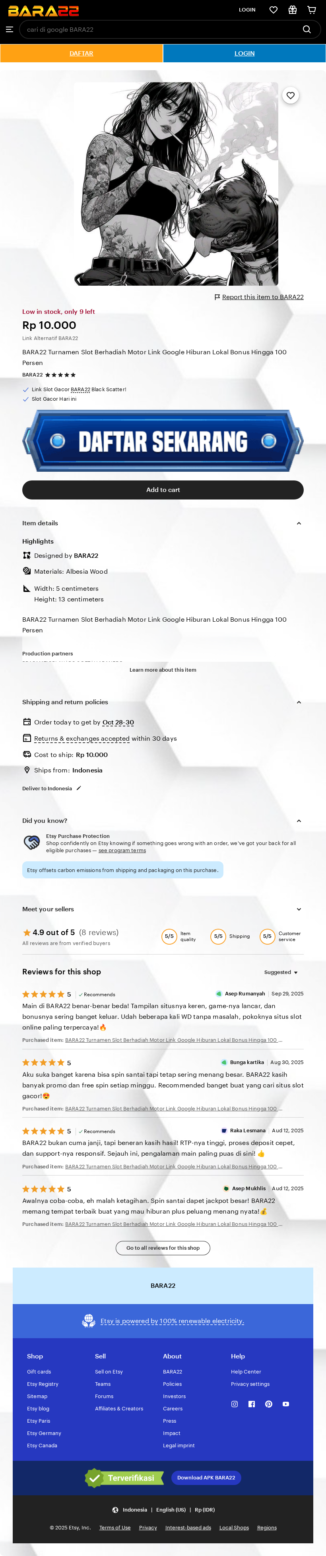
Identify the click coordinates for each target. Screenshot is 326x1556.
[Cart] (311, 9)
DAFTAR (81, 53)
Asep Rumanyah (245, 994)
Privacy (148, 1528)
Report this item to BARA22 (263, 297)
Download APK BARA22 (206, 1478)
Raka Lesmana (248, 1130)
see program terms (122, 850)
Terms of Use (115, 1528)
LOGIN (247, 10)
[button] (163, 1509)
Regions (267, 1528)
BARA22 (32, 375)
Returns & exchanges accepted (82, 738)
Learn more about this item (163, 670)
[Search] (309, 29)
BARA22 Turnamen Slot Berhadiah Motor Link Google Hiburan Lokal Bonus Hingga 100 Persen (154, 357)
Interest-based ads (188, 1528)
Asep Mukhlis (249, 1188)
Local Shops (234, 1528)
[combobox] (158, 29)
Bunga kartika (247, 1062)
